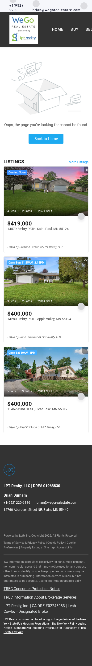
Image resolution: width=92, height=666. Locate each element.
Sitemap (49, 547)
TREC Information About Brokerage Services (40, 597)
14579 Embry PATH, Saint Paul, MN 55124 (38, 229)
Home (57, 29)
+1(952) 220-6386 (17, 502)
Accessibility (65, 547)
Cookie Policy (56, 542)
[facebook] (84, 5)
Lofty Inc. (25, 535)
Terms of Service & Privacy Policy (24, 542)
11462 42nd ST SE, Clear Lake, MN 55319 (37, 409)
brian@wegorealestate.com (57, 502)
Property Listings (31, 547)
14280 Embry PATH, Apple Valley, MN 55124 (39, 319)
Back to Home (46, 139)
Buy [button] (74, 29)
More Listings (78, 162)
